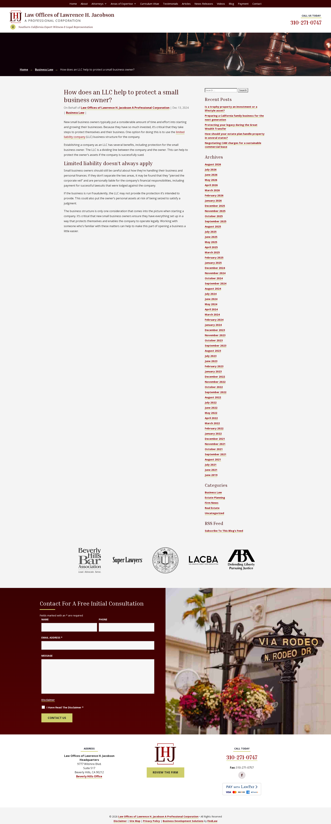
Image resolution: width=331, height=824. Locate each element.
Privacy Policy (151, 821)
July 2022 (211, 402)
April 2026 (211, 185)
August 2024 (213, 288)
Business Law (75, 113)
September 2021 (215, 454)
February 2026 (214, 195)
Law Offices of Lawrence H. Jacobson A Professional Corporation (125, 108)
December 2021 (215, 438)
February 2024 (214, 319)
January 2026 (213, 200)
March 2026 (212, 190)
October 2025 (214, 216)
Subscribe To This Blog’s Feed (224, 530)
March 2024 (212, 314)
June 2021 (211, 469)
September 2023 (215, 345)
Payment (243, 3)
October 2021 (214, 449)
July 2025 (211, 231)
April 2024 (211, 309)
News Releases (203, 3)
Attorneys (97, 3)
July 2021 (211, 464)
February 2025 (214, 257)
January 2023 (213, 371)
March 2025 (212, 252)
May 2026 (211, 180)
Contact (257, 3)
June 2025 (211, 236)
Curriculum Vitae (149, 3)
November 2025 (215, 211)
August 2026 (213, 164)
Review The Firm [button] (165, 772)
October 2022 (214, 387)
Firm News (211, 502)
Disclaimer (48, 699)
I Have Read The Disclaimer (65, 707)
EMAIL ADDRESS (51, 637)
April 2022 (211, 418)
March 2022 (212, 423)
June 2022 (211, 407)
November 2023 (215, 335)
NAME (45, 619)
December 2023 (215, 330)
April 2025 (211, 247)
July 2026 (211, 169)
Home (73, 3)
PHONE (103, 619)
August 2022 (213, 397)
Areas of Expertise (122, 3)
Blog (231, 3)
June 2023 (211, 361)
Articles (186, 3)
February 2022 (214, 428)
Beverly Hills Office (89, 776)
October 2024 (214, 278)
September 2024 (215, 283)
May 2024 (211, 304)
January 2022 (213, 433)
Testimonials (170, 3)
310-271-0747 (306, 22)
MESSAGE (47, 655)
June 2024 (211, 299)
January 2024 (213, 324)
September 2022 (215, 392)
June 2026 (211, 174)
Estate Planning (215, 497)
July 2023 (211, 356)
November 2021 (215, 444)
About (84, 3)
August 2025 (213, 226)
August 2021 (213, 459)
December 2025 (215, 205)
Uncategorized (214, 513)
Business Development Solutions (183, 821)
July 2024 (211, 293)
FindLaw (212, 821)
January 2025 (213, 262)
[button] (327, 799)
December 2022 (215, 376)
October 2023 (214, 340)
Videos (221, 3)
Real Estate (212, 508)
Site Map (134, 821)
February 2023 (214, 366)
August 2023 (213, 350)
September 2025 (215, 221)
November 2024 (215, 273)
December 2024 (215, 268)
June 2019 (211, 475)
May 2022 (211, 413)
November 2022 (215, 381)
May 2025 (211, 242)
